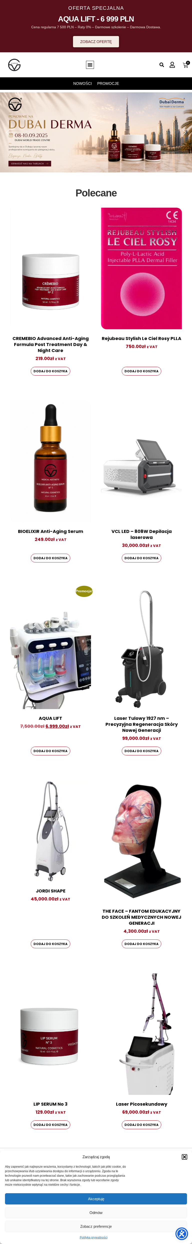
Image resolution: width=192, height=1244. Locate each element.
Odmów (96, 1212)
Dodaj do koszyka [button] (51, 371)
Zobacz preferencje (96, 1226)
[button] (184, 1156)
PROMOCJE (108, 83)
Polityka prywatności (94, 1237)
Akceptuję (96, 1199)
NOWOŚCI (82, 83)
